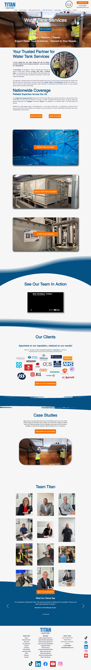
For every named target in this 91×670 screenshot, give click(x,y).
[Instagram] (86, 651)
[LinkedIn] (86, 647)
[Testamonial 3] (45, 614)
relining (51, 82)
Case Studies (26, 649)
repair (46, 82)
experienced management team (23, 98)
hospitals (29, 101)
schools (42, 101)
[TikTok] (86, 638)
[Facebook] (86, 642)
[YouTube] (86, 655)
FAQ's (26, 653)
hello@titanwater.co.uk (83, 7)
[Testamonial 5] (48, 614)
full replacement (58, 82)
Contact (26, 657)
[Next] (83, 606)
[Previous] (8, 606)
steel (38, 71)
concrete (33, 71)
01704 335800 (82, 5)
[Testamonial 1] (42, 614)
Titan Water (18, 69)
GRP (41, 71)
